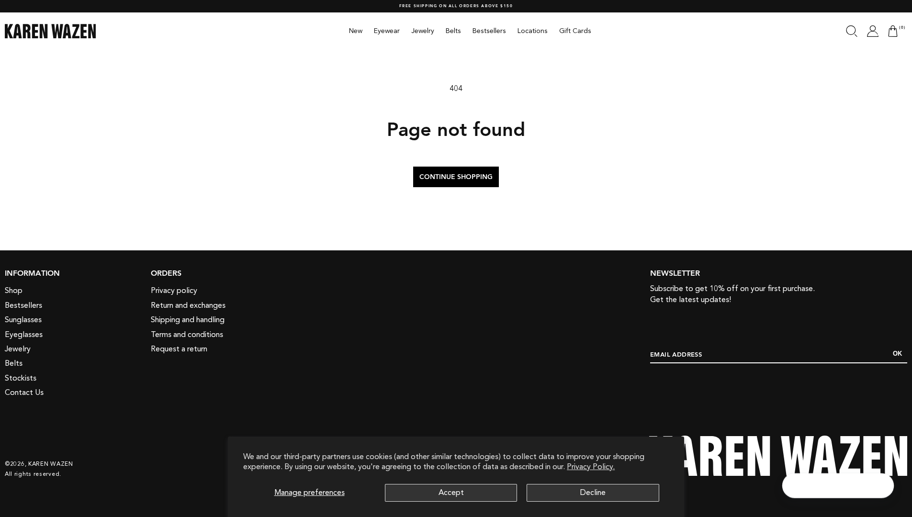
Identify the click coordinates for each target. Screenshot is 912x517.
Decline (593, 492)
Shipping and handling (188, 320)
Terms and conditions (187, 334)
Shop (14, 290)
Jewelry (18, 349)
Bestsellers (23, 305)
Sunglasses (23, 320)
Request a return (179, 349)
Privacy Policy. (591, 466)
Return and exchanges (188, 305)
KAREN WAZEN (50, 464)
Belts (14, 363)
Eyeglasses (24, 334)
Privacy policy (174, 290)
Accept (451, 492)
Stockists (20, 378)
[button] (851, 31)
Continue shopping (456, 177)
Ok (897, 353)
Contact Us (24, 392)
